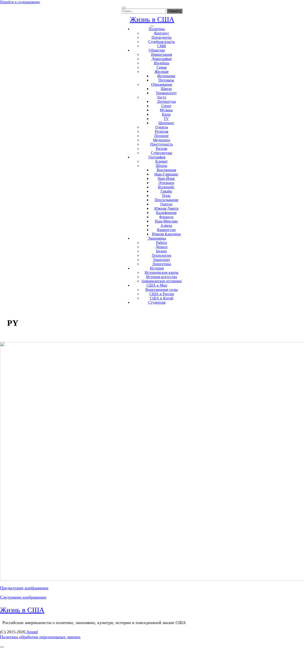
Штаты (161, 166)
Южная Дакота (166, 208)
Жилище (162, 72)
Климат (161, 161)
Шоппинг (166, 123)
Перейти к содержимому (20, 2)
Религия (161, 131)
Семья (161, 67)
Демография (161, 59)
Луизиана (166, 183)
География (156, 157)
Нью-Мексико (166, 221)
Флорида (166, 217)
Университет (166, 93)
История (157, 268)
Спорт (166, 106)
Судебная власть (161, 42)
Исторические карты (161, 272)
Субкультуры (161, 153)
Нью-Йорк (166, 178)
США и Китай (161, 298)
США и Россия (161, 294)
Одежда (161, 127)
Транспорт (161, 260)
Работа (161, 243)
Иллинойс (166, 187)
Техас (166, 196)
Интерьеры (166, 76)
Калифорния (166, 213)
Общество (157, 50)
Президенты (161, 37)
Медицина (161, 140)
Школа (166, 89)
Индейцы (161, 63)
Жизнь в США (152, 19)
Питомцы (166, 80)
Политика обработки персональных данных (40, 636)
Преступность (161, 144)
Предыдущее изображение (24, 588)
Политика (157, 29)
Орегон (166, 204)
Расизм (161, 149)
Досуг (161, 97)
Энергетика (161, 264)
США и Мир (157, 285)
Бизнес (161, 251)
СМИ (161, 46)
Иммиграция (161, 54)
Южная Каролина (166, 234)
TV (166, 119)
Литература (166, 101)
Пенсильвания (166, 200)
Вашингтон (166, 230)
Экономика (157, 238)
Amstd (31, 631)
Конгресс (161, 33)
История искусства (161, 277)
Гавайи (166, 191)
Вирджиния (166, 170)
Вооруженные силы (161, 290)
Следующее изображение (23, 597)
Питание (161, 136)
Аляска (166, 225)
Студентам (157, 302)
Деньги (161, 247)
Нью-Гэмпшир (166, 174)
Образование (161, 84)
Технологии (161, 255)
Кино (166, 114)
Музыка (166, 110)
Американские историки (161, 281)
